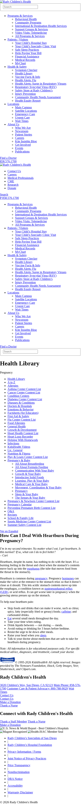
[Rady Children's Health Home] (15, 1)
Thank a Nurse (9, 705)
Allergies (13, 385)
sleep (43, 635)
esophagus (33, 568)
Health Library (24, 73)
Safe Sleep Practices (27, 49)
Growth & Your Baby (28, 474)
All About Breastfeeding (29, 463)
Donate (12, 188)
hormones (68, 578)
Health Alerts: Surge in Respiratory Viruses (40, 83)
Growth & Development (22, 429)
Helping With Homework (23, 440)
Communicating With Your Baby (34, 470)
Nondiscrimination (19, 772)
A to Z (11, 382)
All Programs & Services (30, 36)
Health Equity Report (27, 100)
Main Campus (23, 107)
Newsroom (21, 131)
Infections (13, 443)
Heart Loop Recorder (20, 436)
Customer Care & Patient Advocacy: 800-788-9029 (37, 688)
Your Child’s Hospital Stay (31, 42)
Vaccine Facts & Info (27, 76)
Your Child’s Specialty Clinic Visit (35, 46)
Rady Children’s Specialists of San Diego (32, 738)
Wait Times (21, 121)
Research (13, 184)
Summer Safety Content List (24, 524)
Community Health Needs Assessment (38, 97)
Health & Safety (17, 66)
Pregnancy (21, 490)
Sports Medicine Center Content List (29, 521)
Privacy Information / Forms (24, 751)
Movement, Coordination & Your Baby (38, 487)
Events (19, 148)
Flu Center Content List (22, 419)
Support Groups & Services (31, 29)
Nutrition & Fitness (19, 453)
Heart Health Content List (23, 433)
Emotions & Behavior (21, 409)
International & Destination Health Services (41, 26)
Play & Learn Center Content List (28, 457)
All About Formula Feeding (31, 467)
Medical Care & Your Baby (31, 484)
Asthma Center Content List (24, 389)
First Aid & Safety (18, 416)
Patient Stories (23, 134)
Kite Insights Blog (26, 141)
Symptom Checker (26, 70)
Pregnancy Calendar (20, 504)
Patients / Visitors (18, 39)
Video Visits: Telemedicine (31, 32)
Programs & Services (20, 15)
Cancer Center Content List (24, 392)
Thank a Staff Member (13, 721)
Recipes (12, 514)
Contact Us (14, 171)
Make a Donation (10, 702)
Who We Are (23, 127)
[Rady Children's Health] (15, 164)
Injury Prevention (25, 93)
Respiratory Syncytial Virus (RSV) (36, 87)
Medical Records (25, 59)
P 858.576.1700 (9, 197)
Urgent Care (22, 117)
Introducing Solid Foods (29, 477)
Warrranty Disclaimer (20, 792)
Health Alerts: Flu (25, 80)
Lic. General (15, 450)
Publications (22, 151)
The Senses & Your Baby (30, 497)
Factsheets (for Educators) (23, 412)
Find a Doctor (8, 158)
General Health (17, 426)
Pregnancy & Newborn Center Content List (33, 501)
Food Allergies (16, 423)
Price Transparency (19, 765)
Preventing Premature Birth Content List (31, 507)
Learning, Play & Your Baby (32, 480)
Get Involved (23, 144)
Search (4, 194)
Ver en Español (9, 531)
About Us (13, 124)
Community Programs (28, 22)
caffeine (66, 611)
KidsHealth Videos (19, 446)
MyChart (20, 63)
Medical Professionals (21, 178)
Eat (9, 618)
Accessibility (15, 785)
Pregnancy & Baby (19, 460)
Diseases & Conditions (21, 402)
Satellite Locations (26, 110)
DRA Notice (15, 778)
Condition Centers (18, 395)
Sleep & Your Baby (26, 494)
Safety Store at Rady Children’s (34, 90)
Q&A (11, 511)
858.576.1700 (8, 161)
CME (11, 181)
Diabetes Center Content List (25, 399)
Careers (19, 138)
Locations (13, 104)
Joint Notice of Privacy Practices (27, 758)
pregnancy (41, 578)
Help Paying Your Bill (28, 53)
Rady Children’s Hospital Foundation (30, 744)
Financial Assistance (27, 56)
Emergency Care (25, 114)
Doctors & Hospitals (20, 406)
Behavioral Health (26, 19)
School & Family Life (21, 518)
